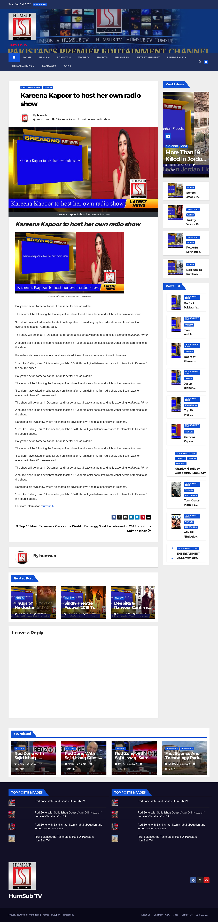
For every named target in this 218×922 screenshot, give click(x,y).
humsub (42, 115)
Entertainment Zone (31, 87)
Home (27, 57)
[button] (200, 61)
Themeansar (67, 914)
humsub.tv (48, 506)
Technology (191, 405)
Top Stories (172, 146)
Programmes (22, 66)
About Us (145, 914)
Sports (102, 57)
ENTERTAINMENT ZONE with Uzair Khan (188, 558)
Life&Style (175, 57)
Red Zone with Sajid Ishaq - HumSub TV (60, 801)
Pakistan (64, 57)
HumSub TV (18, 45)
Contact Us (187, 914)
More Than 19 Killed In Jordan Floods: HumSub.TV (185, 162)
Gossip (188, 378)
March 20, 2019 (27, 764)
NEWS (43, 57)
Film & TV (48, 87)
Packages (49, 66)
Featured (180, 458)
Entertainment (148, 57)
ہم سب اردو (202, 914)
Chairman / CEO (162, 914)
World (83, 57)
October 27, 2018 (180, 165)
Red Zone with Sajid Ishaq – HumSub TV (29, 757)
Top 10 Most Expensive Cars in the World (50, 526)
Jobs (67, 66)
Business (122, 57)
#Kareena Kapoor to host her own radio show (83, 119)
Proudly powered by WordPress (24, 914)
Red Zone (19, 748)
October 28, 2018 (179, 764)
